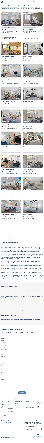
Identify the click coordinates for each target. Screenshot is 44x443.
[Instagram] (6, 423)
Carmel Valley (3, 345)
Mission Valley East (4, 377)
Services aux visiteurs (10, 409)
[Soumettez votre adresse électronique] (41, 429)
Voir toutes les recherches (39, 407)
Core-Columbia (3, 347)
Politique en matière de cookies (6, 437)
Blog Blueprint (3, 406)
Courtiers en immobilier (30, 405)
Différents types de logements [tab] (24, 332)
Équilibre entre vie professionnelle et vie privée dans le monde (39, 402)
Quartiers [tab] (2, 332)
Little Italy (2, 363)
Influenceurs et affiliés (30, 407)
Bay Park (2, 340)
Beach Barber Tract (4, 342)
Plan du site (13, 437)
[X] (8, 423)
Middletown (3, 367)
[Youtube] (11, 423)
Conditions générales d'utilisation (15, 436)
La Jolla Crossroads (4, 358)
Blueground (3, 238)
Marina (2, 365)
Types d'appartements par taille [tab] (11, 332)
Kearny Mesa (3, 356)
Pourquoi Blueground (10, 401)
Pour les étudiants (10, 406)
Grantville (2, 354)
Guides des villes (11, 411)
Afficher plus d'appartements (22, 226)
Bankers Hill (3, 338)
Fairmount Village (4, 349)
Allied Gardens (3, 336)
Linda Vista (3, 361)
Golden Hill (3, 351)
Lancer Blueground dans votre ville (30, 401)
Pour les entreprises (10, 403)
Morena (2, 379)
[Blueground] (5, 420)
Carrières (2, 402)
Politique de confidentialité (5, 436)
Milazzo (2, 370)
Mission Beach (3, 374)
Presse (2, 404)
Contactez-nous (4, 407)
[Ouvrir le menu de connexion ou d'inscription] (42, 2)
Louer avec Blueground (19, 405)
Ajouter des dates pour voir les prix (8, 27)
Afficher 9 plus (3, 382)
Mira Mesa (3, 372)
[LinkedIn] (4, 423)
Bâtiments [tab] (33, 332)
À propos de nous (3, 401)
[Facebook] (2, 423)
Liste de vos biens (18, 401)
